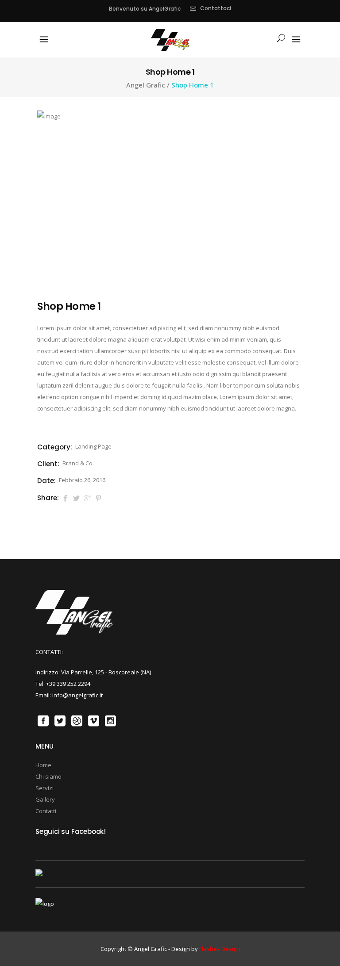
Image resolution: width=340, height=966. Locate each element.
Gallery (45, 799)
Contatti (45, 811)
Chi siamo (48, 776)
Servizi (44, 788)
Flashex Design (219, 949)
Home (43, 765)
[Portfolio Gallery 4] (49, 116)
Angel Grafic (145, 85)
